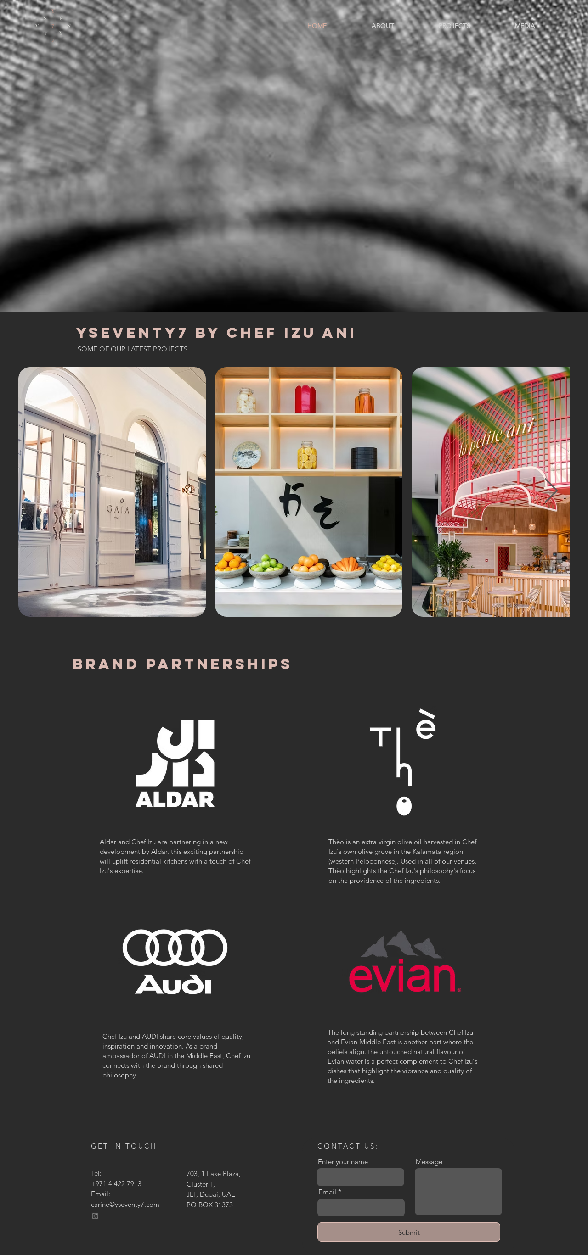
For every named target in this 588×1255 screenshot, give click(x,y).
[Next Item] (551, 491)
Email (327, 1192)
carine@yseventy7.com (125, 1204)
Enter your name (343, 1161)
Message (429, 1161)
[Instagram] (95, 1216)
